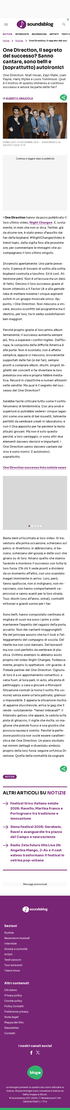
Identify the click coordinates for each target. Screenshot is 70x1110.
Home (6, 40)
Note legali (11, 1017)
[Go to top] (62, 1098)
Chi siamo (10, 990)
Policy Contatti (14, 1006)
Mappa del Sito (14, 1022)
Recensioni (39, 34)
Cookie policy (13, 1000)
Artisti (54, 34)
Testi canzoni (12, 959)
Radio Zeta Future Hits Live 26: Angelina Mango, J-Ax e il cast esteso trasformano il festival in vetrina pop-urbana (37, 852)
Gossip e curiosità (15, 949)
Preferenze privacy (16, 1011)
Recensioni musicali (17, 938)
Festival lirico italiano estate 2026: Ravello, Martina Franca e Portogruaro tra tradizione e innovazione (36, 811)
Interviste (22, 34)
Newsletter (11, 1027)
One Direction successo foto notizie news (34, 467)
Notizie (7, 34)
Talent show (12, 970)
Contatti (9, 1033)
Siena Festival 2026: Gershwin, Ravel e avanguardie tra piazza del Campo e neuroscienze (36, 832)
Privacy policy (13, 995)
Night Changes (40, 222)
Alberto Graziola (19, 98)
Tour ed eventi (13, 965)
